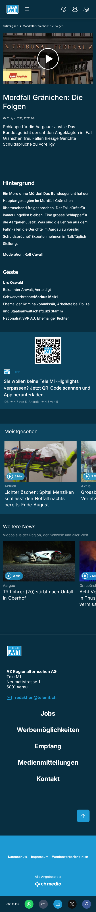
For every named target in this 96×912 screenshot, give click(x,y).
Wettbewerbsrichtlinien (70, 857)
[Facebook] (86, 904)
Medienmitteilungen (48, 762)
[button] (43, 904)
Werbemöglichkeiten (48, 730)
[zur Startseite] (12, 9)
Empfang (48, 746)
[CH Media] (48, 883)
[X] (72, 904)
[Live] (64, 9)
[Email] (57, 904)
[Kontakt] (86, 9)
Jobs (48, 713)
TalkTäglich (10, 26)
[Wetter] (75, 9)
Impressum (39, 857)
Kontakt (47, 779)
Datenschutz (17, 857)
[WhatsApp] (29, 904)
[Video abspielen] (48, 58)
